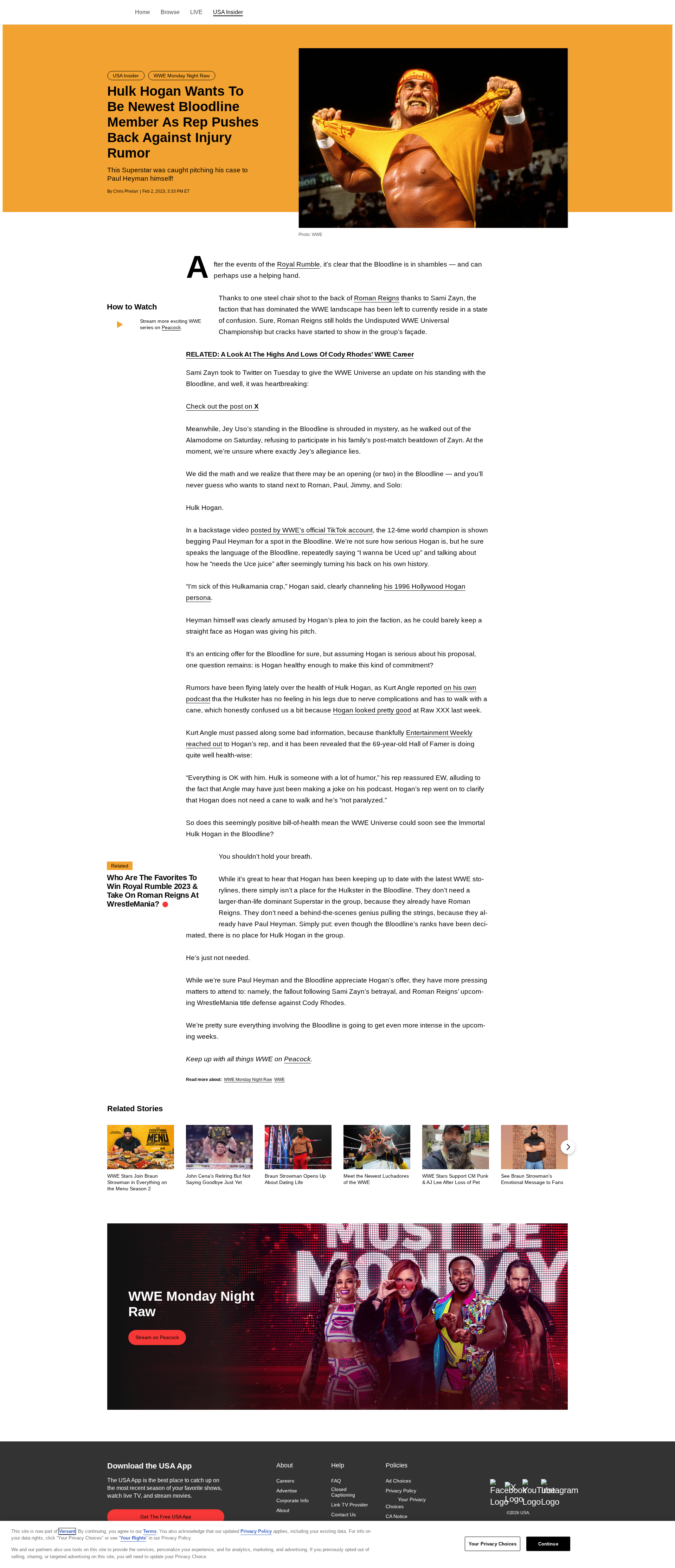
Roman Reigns (376, 298)
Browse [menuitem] (170, 12)
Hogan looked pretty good (372, 710)
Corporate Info (292, 1501)
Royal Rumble (298, 264)
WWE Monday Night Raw (248, 1079)
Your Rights (133, 1538)
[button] (568, 1147)
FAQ (336, 1481)
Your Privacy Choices (406, 1503)
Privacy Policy (401, 1490)
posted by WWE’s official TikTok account (312, 530)
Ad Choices (398, 1481)
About (282, 1510)
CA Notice (396, 1516)
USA (116, 12)
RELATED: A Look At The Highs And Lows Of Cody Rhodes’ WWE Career (300, 354)
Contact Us (343, 1515)
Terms (149, 1531)
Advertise (286, 1490)
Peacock (171, 327)
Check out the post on (222, 406)
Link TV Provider (349, 1505)
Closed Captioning (343, 1492)
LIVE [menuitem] (196, 12)
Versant (67, 1531)
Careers (285, 1481)
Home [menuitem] (142, 12)
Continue (548, 1544)
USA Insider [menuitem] (228, 12)
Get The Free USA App (165, 1516)
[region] (337, 1544)
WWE (279, 1079)
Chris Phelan (125, 191)
